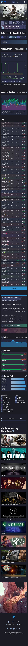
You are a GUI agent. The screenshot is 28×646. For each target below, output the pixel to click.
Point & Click (10, 297)
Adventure (4, 297)
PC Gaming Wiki (6, 399)
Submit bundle (20, 400)
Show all (14, 288)
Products (19, 399)
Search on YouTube (8, 411)
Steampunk (4, 300)
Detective (15, 300)
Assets (19, 397)
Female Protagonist (16, 299)
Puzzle (20, 297)
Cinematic (10, 300)
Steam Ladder (6, 404)
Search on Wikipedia (8, 409)
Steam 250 (5, 406)
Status (19, 624)
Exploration (4, 299)
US (16, 622)
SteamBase (6, 408)
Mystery (9, 299)
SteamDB (5, 397)
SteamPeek (6, 402)
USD (10, 624)
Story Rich (16, 297)
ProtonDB (5, 400)
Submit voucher (21, 402)
